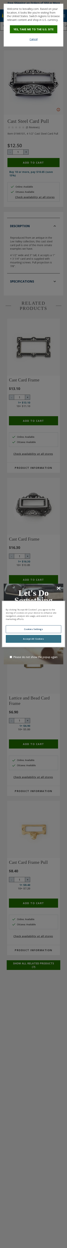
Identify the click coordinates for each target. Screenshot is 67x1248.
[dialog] (33, 25)
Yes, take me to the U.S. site (34, 29)
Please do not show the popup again (35, 657)
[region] (33, 624)
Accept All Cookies (33, 638)
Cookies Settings (33, 629)
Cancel (34, 39)
